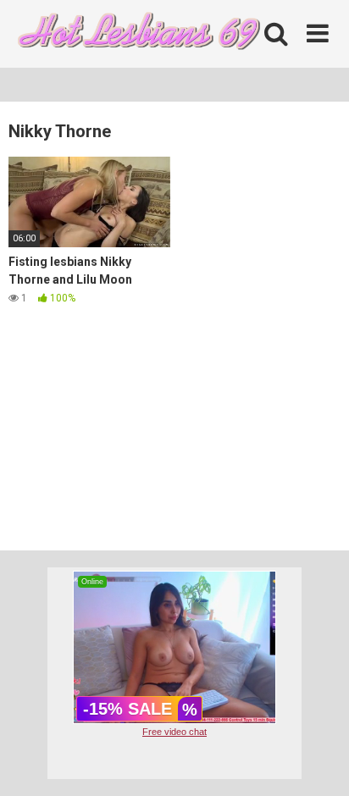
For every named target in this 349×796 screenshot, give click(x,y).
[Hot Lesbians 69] (135, 34)
